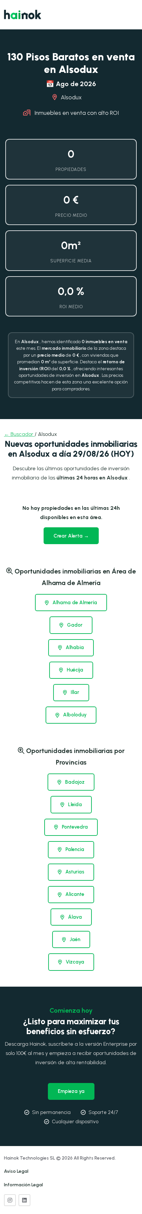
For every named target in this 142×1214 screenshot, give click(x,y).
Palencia (74, 849)
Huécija (74, 670)
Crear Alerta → (71, 536)
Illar (74, 692)
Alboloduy (74, 715)
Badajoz (74, 782)
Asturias (74, 872)
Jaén (74, 939)
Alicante (74, 894)
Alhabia (74, 647)
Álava (74, 917)
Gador (74, 625)
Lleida (74, 804)
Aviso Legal (16, 1171)
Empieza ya (71, 1091)
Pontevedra (74, 827)
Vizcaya (74, 962)
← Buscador (19, 434)
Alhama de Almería (74, 603)
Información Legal (23, 1185)
